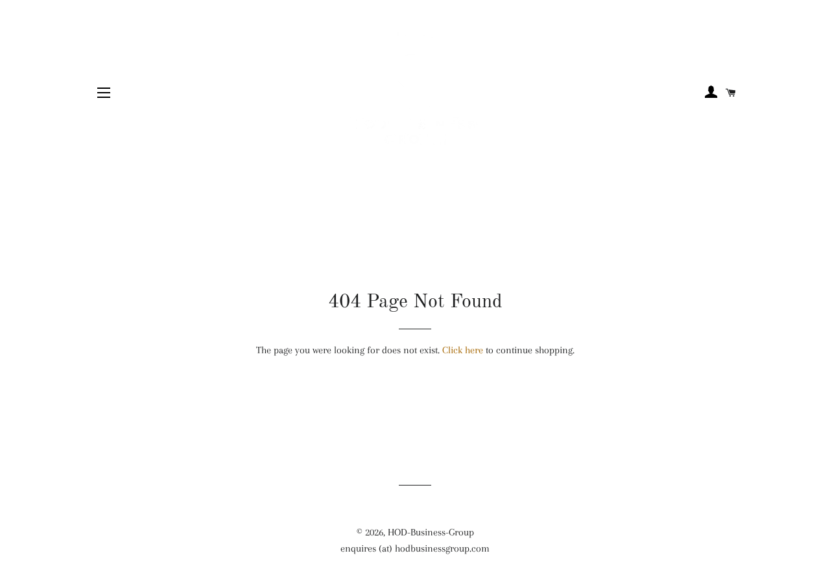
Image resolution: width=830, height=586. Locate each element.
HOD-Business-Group (431, 532)
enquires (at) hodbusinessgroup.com (415, 548)
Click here (462, 350)
